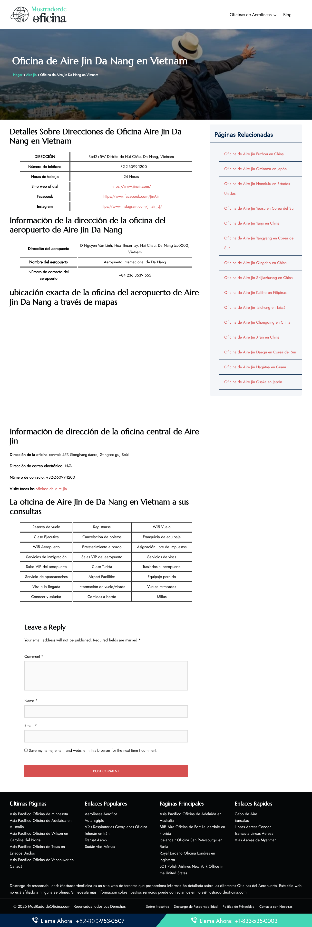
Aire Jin (31, 74)
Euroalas (242, 820)
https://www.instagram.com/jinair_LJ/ (131, 206)
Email (30, 725)
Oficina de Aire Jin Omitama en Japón (255, 169)
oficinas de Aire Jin (51, 489)
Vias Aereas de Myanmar (255, 840)
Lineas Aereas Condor (253, 827)
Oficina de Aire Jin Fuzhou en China (254, 154)
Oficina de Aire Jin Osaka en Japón (253, 382)
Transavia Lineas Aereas (254, 833)
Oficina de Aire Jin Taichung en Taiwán (255, 307)
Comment (33, 656)
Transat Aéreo (96, 840)
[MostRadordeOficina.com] (39, 14)
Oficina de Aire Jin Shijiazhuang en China (258, 277)
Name (31, 700)
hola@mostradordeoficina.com (221, 892)
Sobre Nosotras (157, 906)
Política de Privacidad (238, 906)
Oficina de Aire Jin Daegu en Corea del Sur (260, 352)
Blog (287, 14)
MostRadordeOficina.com (49, 906)
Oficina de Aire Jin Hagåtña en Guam (255, 367)
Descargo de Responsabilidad (196, 906)
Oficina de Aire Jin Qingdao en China (255, 263)
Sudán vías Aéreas (100, 846)
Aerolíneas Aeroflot (101, 814)
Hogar (17, 74)
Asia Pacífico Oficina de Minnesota (39, 814)
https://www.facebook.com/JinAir (131, 196)
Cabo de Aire (246, 814)
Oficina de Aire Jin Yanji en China (252, 223)
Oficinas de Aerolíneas (251, 14)
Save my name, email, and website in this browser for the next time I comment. (93, 750)
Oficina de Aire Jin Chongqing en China (257, 322)
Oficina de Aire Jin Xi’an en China (252, 337)
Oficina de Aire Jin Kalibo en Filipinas (255, 292)
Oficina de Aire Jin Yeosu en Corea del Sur (259, 208)
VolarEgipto (94, 820)
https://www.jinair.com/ (131, 186)
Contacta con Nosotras (275, 906)
